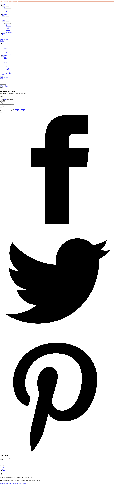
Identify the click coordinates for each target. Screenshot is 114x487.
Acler (6, 24)
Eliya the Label (8, 27)
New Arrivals (4, 4)
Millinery (5, 17)
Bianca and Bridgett (8, 67)
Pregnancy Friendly (8, 13)
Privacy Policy (17, 109)
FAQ (3, 469)
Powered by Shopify (5, 485)
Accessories (3, 15)
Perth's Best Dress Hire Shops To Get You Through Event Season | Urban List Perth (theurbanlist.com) (14, 483)
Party (6, 11)
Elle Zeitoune (7, 28)
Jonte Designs (8, 30)
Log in (3, 37)
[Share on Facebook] (57, 169)
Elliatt (6, 29)
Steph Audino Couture (9, 32)
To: (0, 102)
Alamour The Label (8, 26)
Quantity (1, 103)
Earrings (5, 18)
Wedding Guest (8, 8)
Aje (6, 25)
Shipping (5, 99)
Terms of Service (23, 109)
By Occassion (6, 7)
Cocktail (7, 9)
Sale (2, 34)
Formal (7, 53)
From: (1, 101)
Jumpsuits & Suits (4, 14)
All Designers (6, 62)
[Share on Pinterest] (57, 397)
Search (3, 467)
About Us (3, 33)
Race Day (7, 10)
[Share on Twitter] (57, 283)
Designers (3, 20)
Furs (4, 19)
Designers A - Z (6, 22)
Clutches (5, 57)
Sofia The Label (8, 31)
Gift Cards (3, 470)
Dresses (3, 5)
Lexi (6, 71)
